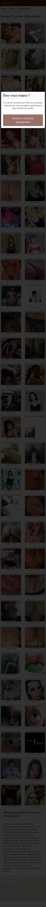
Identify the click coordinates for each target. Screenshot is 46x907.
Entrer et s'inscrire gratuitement (23, 120)
